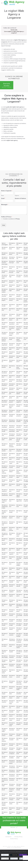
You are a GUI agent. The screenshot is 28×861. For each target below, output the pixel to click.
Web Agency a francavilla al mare (12, 328)
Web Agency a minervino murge (12, 702)
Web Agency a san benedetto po (19, 615)
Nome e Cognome (6, 190)
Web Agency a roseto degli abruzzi (19, 558)
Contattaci (9, 836)
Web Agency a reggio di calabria (19, 495)
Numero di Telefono (20, 198)
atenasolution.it (8, 854)
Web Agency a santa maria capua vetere (19, 682)
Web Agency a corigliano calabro (5, 730)
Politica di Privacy (6, 217)
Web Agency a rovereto (19, 577)
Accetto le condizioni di (11, 219)
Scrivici (13, 827)
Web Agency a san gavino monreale (19, 635)
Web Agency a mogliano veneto (12, 724)
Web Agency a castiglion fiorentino (5, 529)
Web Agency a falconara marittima (5, 804)
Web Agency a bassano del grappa (5, 276)
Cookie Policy (14, 838)
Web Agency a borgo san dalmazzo (5, 339)
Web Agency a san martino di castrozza (19, 652)
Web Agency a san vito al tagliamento (19, 666)
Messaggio (4, 204)
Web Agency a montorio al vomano (12, 790)
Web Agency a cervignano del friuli (5, 586)
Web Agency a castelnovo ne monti (5, 523)
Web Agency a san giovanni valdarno (19, 646)
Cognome (17, 195)
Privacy (18, 219)
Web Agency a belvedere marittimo (5, 290)
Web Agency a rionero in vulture (19, 534)
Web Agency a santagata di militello (19, 688)
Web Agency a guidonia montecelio (12, 445)
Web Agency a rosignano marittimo (19, 564)
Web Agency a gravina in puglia (12, 406)
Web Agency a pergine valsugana (19, 339)
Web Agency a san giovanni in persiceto (19, 640)
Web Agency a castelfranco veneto (5, 501)
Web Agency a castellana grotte (5, 512)
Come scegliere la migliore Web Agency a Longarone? (14, 32)
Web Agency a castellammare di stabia (5, 506)
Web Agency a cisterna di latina (5, 652)
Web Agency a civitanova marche (5, 671)
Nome (2, 195)
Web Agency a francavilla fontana (12, 334)
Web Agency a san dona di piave (19, 629)
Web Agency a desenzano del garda (5, 780)
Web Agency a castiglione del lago (5, 534)
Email (3, 198)
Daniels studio (14, 30)
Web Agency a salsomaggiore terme (19, 606)
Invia (3, 225)
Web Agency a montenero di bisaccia (12, 762)
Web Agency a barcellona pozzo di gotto (5, 263)
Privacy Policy (18, 836)
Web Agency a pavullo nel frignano (19, 328)
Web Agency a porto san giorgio (19, 439)
